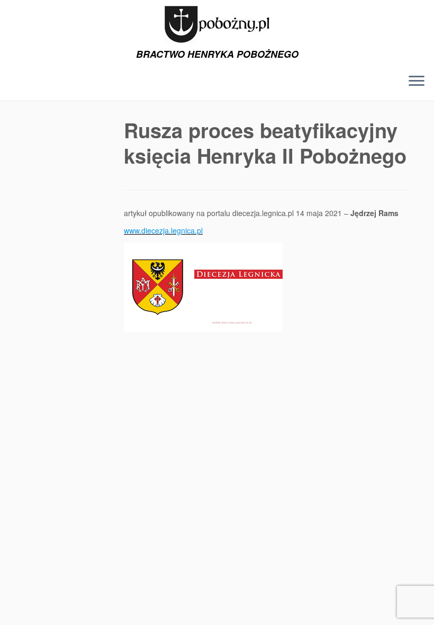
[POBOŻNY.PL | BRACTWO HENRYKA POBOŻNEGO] (217, 24)
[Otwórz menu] (416, 82)
